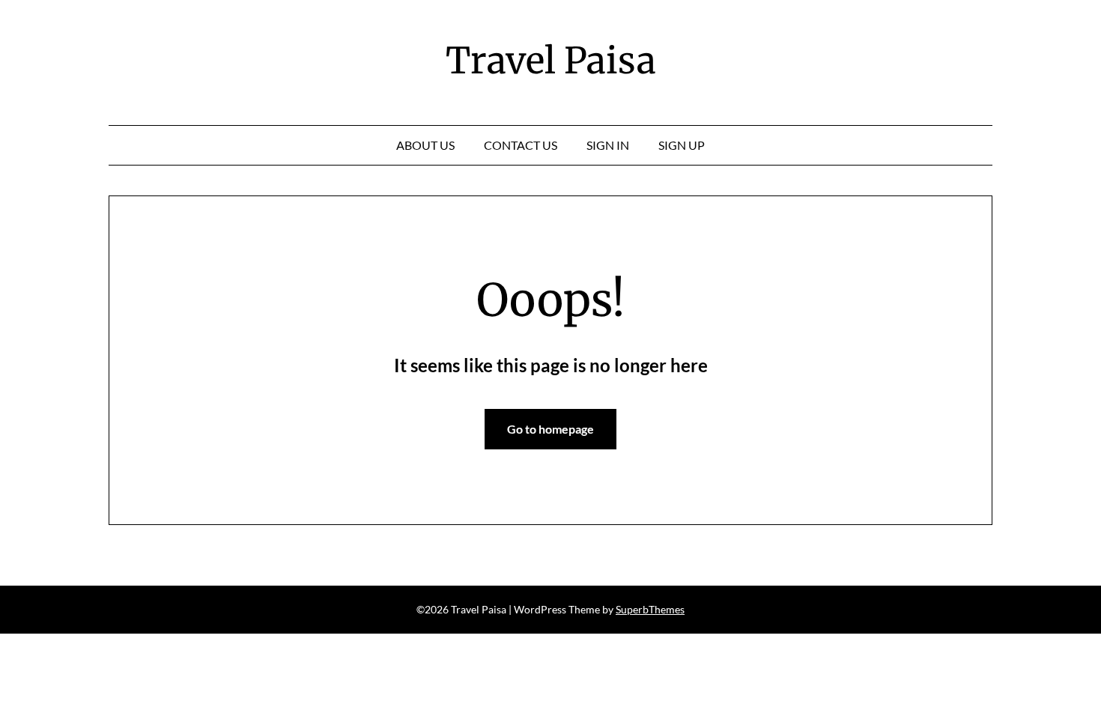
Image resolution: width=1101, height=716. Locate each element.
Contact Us (520, 145)
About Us (425, 145)
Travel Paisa (551, 60)
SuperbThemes (650, 609)
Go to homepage (550, 429)
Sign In (607, 145)
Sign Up (681, 145)
